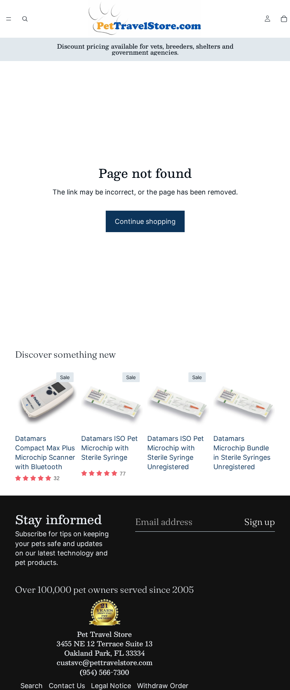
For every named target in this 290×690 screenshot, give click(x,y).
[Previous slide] (23, 400)
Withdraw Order (162, 686)
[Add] (65, 419)
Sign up (259, 521)
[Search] (25, 19)
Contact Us (67, 686)
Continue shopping (145, 221)
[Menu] (8, 19)
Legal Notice (111, 686)
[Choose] (263, 419)
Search (31, 686)
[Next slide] (68, 400)
